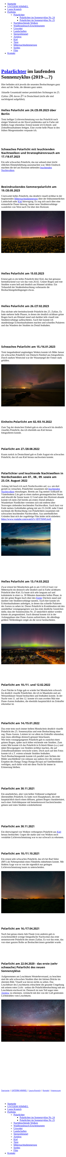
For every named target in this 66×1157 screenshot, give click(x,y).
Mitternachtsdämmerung (25, 45)
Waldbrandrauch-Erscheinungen (29, 25)
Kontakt (11, 53)
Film (16, 50)
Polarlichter (19, 14)
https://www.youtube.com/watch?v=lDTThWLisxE (26, 519)
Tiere (16, 42)
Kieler (39, 598)
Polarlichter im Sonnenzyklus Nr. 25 (37, 20)
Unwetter (18, 28)
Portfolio (11, 12)
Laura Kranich (14, 9)
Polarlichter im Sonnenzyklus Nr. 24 (37, 17)
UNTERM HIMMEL (18, 6)
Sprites (17, 47)
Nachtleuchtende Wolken (26, 23)
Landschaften (20, 31)
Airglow (18, 36)
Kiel (16, 39)
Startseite (11, 3)
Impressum (56, 1090)
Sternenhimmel (21, 34)
